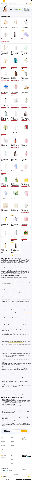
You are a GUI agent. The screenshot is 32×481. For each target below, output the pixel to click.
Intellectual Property (3, 441)
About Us (2, 437)
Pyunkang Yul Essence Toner (6, 381)
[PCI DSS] (3, 470)
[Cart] (30, 1)
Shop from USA (16, 474)
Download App (12, 437)
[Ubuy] (4, 1)
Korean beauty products (11, 259)
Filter (24, 13)
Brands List (12, 438)
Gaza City (12, 455)
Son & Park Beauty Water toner (7, 363)
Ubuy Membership (2, 449)
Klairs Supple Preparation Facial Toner (16, 367)
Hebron (12, 459)
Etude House (4, 388)
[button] (29, 1)
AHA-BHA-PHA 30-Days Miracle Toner (9, 394)
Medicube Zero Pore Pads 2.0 (9, 292)
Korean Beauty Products (6, 5)
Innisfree (3, 384)
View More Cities (13, 466)
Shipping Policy (2, 446)
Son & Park (3, 362)
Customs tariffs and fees (3, 445)
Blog (11, 442)
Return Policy (12, 441)
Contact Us (2, 438)
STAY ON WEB (8, 479)
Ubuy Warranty (2, 450)
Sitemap (1, 442)
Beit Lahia (12, 463)
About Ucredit (12, 445)
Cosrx (3, 371)
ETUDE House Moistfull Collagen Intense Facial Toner (16, 342)
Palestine (25, 469)
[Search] (30, 3)
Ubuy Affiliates (12, 446)
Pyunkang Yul (4, 380)
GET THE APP (24, 479)
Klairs (3, 366)
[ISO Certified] (8, 470)
